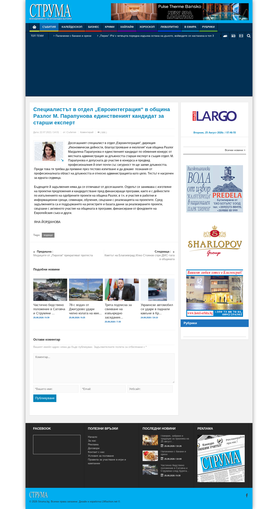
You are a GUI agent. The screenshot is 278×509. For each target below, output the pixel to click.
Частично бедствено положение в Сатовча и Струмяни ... (49, 309)
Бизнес (93, 26)
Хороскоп (147, 26)
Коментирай (86, 132)
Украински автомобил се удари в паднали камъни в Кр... (157, 309)
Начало (92, 436)
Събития (49, 26)
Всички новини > (235, 150)
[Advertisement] (139, 67)
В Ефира (190, 26)
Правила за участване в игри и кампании (107, 461)
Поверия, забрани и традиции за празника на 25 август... (175, 438)
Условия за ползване (101, 455)
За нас (92, 440)
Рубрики (208, 26)
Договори (93, 448)
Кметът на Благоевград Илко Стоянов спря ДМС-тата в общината (140, 255)
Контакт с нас (96, 451)
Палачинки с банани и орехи (73, 35)
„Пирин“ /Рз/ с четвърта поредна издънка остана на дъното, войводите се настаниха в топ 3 (156, 35)
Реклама (93, 444)
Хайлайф (127, 26)
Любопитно (170, 26)
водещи (48, 235)
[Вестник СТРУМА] (50, 11)
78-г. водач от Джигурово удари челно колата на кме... (85, 309)
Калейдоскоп (72, 26)
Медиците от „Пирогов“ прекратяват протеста (63, 253)
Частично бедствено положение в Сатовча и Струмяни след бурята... (175, 468)
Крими (109, 26)
